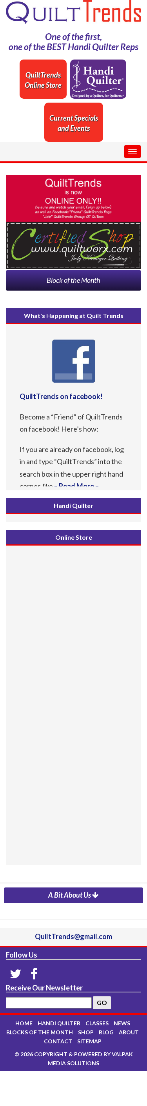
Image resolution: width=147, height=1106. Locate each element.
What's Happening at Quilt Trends (73, 315)
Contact (58, 1041)
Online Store (73, 537)
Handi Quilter (73, 505)
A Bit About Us (70, 895)
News (122, 1023)
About (129, 1032)
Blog (106, 1032)
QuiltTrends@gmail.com (73, 936)
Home (24, 1023)
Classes (97, 1023)
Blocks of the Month (39, 1032)
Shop (86, 1032)
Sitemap (89, 1041)
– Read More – (76, 486)
